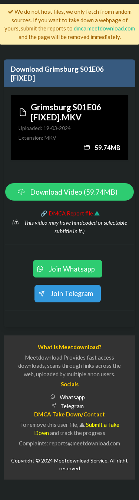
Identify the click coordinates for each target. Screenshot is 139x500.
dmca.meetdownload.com (104, 28)
